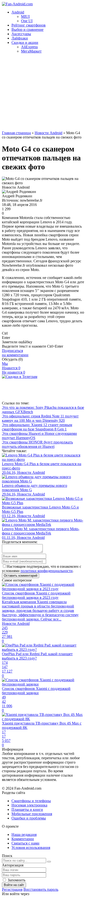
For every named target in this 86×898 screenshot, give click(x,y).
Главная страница (16, 133)
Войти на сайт (14, 885)
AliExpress (29, 47)
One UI (26, 21)
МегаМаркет (31, 51)
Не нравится (13, 372)
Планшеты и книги (27, 809)
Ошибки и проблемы (28, 818)
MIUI (25, 16)
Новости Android (48, 133)
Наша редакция (24, 834)
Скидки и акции (24, 42)
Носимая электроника (29, 805)
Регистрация (12, 889)
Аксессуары (21, 34)
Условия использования (30, 847)
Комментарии (22, 839)
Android (17, 12)
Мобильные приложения (31, 814)
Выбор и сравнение (27, 29)
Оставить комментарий (20, 575)
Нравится (11, 368)
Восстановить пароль (40, 889)
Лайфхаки (19, 38)
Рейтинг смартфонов (28, 25)
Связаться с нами (25, 843)
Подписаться (15, 353)
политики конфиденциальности (47, 571)
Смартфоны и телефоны (31, 801)
